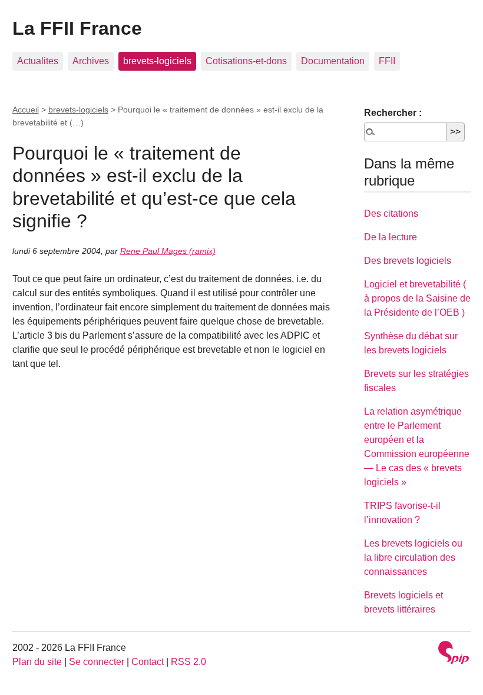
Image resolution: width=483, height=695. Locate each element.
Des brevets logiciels (407, 261)
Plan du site (37, 662)
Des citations (391, 213)
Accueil (25, 109)
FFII (387, 61)
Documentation (333, 61)
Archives (90, 61)
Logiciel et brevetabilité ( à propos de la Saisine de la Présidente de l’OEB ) (417, 298)
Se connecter (96, 662)
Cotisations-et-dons (246, 61)
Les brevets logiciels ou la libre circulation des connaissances (413, 557)
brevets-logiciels (157, 61)
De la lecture (390, 237)
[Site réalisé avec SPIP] (453, 654)
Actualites (37, 61)
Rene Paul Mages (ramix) (168, 251)
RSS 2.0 (188, 662)
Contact (147, 662)
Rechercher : (393, 113)
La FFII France (77, 28)
